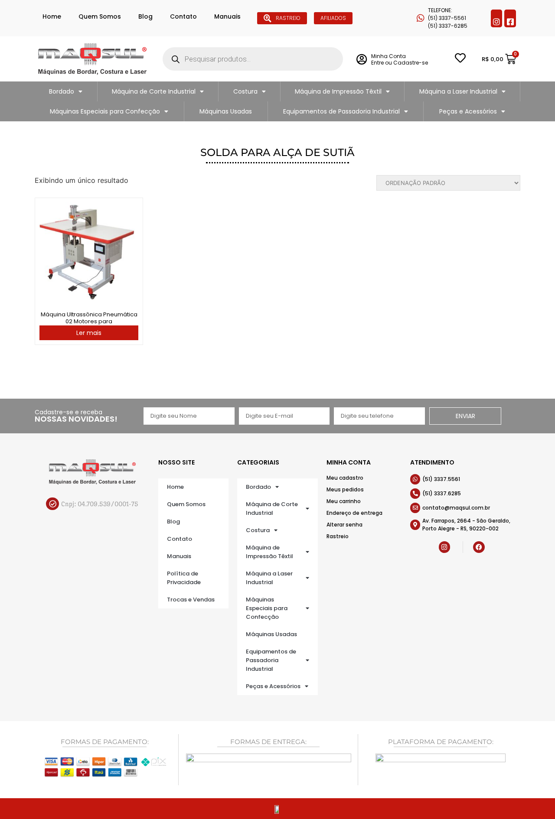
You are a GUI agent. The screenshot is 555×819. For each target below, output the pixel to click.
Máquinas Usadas (225, 111)
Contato (183, 16)
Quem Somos (99, 16)
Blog (145, 16)
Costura (245, 91)
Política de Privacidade (184, 577)
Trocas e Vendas (191, 599)
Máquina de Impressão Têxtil (338, 91)
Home (51, 16)
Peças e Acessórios (468, 111)
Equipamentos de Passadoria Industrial (341, 111)
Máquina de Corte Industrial (154, 91)
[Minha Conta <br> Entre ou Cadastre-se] (361, 59)
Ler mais (88, 332)
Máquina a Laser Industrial (458, 91)
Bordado (61, 91)
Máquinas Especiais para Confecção (105, 111)
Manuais (227, 16)
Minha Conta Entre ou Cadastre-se (399, 59)
